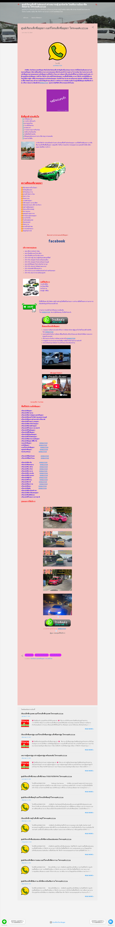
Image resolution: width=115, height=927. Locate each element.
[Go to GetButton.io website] (4, 925)
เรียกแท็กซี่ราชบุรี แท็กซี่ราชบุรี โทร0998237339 (38, 818)
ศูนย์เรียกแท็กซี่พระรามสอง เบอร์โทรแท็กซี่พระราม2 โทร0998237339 (46, 860)
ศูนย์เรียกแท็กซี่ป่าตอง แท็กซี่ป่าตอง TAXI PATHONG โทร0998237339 (46, 776)
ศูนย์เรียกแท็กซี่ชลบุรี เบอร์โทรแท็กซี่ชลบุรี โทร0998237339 (42, 797)
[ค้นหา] (96, 5)
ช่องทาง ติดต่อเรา (36, 18)
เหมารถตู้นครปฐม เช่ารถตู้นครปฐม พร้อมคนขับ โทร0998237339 (44, 755)
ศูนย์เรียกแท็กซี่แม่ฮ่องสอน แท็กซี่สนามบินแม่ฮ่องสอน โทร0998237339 (46, 839)
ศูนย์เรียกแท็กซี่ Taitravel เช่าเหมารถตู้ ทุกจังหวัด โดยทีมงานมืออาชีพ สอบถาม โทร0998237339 (54, 5)
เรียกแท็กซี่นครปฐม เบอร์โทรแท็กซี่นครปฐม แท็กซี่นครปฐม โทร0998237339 (48, 734)
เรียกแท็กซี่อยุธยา (55, 655)
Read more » (89, 729)
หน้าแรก (25, 18)
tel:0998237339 (57, 65)
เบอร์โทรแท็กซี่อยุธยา (41, 655)
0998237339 (44, 83)
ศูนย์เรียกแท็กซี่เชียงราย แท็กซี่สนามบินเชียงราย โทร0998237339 (44, 881)
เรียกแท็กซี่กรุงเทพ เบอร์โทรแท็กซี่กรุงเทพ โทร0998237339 (42, 713)
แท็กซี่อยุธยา (29, 655)
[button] (93, 27)
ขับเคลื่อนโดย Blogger (58, 922)
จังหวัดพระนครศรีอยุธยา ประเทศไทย (41, 658)
